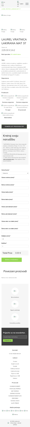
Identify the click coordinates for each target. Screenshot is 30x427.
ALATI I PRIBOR (15, 403)
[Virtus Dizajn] (15, 423)
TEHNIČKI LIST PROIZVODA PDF (14, 126)
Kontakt (15, 366)
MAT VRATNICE (15, 391)
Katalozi (15, 378)
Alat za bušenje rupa (8, 159)
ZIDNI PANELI (15, 398)
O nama (15, 361)
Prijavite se (7, 340)
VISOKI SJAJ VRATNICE (15, 388)
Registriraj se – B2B (15, 376)
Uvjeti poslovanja (15, 371)
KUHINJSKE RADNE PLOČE (15, 396)
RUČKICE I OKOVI (15, 400)
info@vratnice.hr (17, 353)
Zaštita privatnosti (15, 368)
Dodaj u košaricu (11, 259)
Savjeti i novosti (15, 364)
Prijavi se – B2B (15, 373)
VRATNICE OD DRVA (15, 393)
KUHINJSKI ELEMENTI (15, 386)
